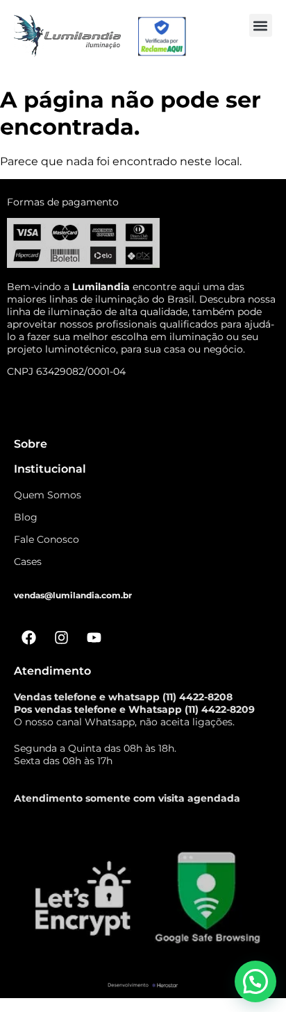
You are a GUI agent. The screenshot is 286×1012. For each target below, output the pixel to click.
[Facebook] (28, 637)
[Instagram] (61, 637)
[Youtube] (93, 637)
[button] (260, 25)
